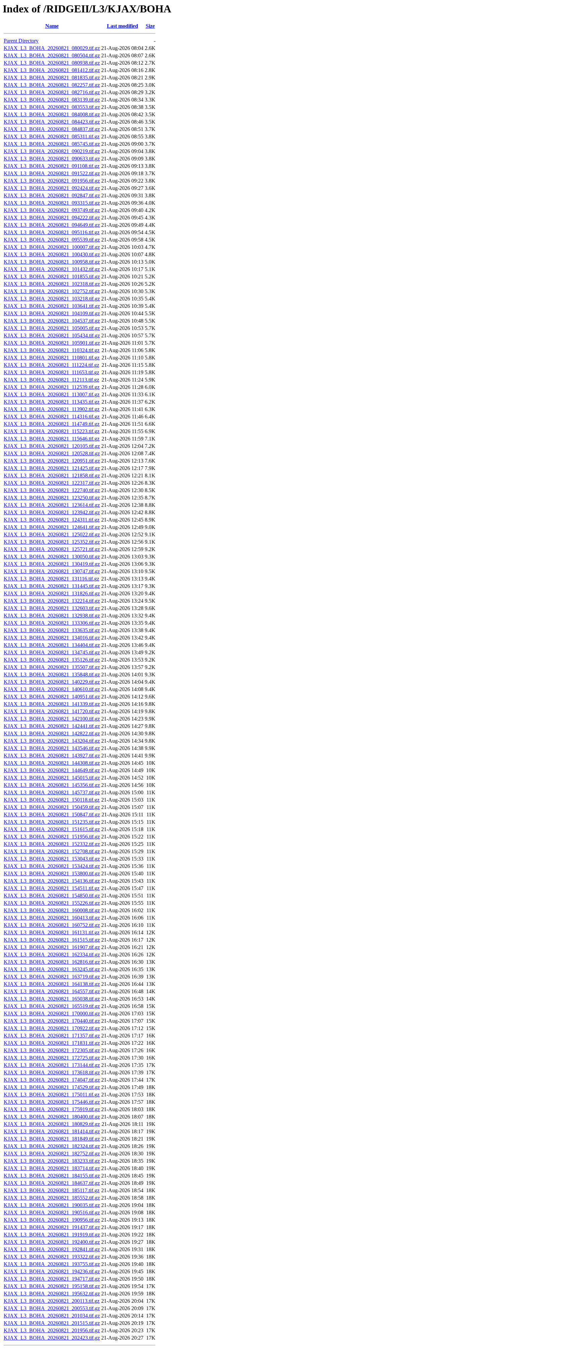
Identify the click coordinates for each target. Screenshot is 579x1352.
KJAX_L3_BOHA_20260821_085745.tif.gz (52, 144)
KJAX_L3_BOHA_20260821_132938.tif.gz (52, 615)
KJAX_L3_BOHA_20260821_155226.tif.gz (52, 903)
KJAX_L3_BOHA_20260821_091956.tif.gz (52, 181)
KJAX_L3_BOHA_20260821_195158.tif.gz (52, 1286)
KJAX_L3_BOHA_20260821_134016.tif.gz (52, 637)
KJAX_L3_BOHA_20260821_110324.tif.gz (52, 350)
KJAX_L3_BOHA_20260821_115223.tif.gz (52, 431)
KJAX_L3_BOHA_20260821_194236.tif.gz (52, 1271)
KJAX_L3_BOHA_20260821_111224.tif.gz (51, 365)
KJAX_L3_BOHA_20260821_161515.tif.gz (52, 940)
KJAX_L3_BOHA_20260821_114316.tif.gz (52, 416)
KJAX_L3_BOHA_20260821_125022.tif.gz (52, 534)
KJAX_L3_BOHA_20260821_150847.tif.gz (52, 814)
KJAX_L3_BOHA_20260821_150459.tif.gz (52, 807)
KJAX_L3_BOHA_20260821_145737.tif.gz (52, 792)
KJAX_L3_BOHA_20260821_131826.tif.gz (52, 593)
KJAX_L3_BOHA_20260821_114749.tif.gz (52, 424)
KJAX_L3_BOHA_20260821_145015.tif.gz (52, 778)
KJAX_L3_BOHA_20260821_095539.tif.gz (52, 240)
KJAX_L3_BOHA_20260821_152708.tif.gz (52, 851)
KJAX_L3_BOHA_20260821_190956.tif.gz (52, 1220)
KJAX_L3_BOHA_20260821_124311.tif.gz (52, 520)
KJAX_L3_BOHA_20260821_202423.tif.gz (52, 1338)
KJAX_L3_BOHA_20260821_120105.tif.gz (52, 446)
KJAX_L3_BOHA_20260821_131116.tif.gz (51, 579)
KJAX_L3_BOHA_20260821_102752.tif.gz (52, 291)
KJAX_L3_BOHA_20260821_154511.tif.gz (52, 888)
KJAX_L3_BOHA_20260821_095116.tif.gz (52, 232)
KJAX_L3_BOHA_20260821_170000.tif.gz (52, 1013)
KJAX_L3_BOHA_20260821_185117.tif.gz (52, 1190)
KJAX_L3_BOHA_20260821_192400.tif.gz (52, 1242)
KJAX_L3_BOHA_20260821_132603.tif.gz (52, 608)
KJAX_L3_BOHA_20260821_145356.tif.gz (52, 785)
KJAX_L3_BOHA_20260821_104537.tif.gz (52, 321)
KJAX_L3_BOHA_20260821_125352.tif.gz (52, 542)
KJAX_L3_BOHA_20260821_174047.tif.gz (52, 1080)
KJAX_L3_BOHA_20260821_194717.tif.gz (52, 1279)
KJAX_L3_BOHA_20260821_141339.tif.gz (52, 704)
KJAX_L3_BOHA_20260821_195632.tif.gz (52, 1293)
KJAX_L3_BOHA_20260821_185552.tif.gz (52, 1198)
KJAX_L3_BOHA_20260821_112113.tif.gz (51, 380)
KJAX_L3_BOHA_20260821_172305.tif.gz (52, 1050)
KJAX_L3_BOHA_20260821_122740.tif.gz (52, 490)
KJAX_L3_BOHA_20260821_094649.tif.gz (52, 225)
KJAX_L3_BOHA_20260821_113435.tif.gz (52, 402)
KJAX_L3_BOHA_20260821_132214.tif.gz (52, 601)
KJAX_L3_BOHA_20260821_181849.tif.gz (52, 1139)
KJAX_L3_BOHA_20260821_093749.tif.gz (52, 210)
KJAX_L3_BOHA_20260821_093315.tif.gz (52, 203)
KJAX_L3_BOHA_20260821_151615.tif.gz (52, 829)
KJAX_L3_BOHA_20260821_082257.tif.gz (52, 85)
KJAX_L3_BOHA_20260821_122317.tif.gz (52, 483)
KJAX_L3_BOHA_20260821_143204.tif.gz (52, 741)
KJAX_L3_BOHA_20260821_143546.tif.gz (52, 748)
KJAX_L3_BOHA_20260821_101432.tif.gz (52, 269)
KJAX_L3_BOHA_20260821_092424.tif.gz (52, 188)
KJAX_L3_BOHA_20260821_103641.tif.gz (52, 306)
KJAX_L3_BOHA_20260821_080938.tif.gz (52, 63)
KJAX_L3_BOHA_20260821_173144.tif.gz (52, 1065)
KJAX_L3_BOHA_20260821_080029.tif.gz (52, 48)
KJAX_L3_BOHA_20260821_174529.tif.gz (52, 1087)
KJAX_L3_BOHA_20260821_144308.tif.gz (52, 763)
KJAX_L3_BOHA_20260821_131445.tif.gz (52, 586)
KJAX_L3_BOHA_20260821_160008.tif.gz (52, 910)
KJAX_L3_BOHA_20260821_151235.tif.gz (52, 822)
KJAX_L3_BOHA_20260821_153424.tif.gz (52, 866)
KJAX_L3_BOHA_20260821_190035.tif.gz (52, 1205)
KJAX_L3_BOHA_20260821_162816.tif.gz (52, 962)
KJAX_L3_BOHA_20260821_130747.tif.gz (52, 571)
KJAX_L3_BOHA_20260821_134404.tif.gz (52, 645)
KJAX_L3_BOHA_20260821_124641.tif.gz (52, 527)
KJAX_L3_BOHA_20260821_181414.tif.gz (52, 1131)
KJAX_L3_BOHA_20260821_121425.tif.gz (52, 468)
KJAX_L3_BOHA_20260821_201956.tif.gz (52, 1330)
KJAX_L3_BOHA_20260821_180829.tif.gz (52, 1124)
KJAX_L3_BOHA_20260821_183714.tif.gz (52, 1168)
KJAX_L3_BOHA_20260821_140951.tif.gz (52, 696)
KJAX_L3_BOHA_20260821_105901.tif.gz (52, 343)
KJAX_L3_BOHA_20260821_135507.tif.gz (52, 667)
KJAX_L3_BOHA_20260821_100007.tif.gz (52, 247)
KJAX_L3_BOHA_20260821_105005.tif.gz (52, 328)
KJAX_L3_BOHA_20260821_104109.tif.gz (52, 313)
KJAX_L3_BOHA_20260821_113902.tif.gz (52, 409)
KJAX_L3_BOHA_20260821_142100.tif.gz (52, 719)
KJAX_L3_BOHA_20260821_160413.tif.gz (52, 918)
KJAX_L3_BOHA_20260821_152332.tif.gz (52, 844)
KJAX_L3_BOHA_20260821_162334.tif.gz (52, 954)
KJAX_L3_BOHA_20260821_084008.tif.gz (52, 114)
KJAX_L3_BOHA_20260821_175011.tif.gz (52, 1094)
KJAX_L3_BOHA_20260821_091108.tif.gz (52, 166)
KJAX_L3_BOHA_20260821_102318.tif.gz (52, 284)
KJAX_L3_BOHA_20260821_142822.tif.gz (52, 733)
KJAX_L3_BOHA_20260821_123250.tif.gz (52, 497)
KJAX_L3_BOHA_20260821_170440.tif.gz (52, 1021)
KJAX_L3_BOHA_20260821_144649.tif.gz (52, 770)
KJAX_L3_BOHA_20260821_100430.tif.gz (52, 254)
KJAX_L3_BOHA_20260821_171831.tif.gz (52, 1043)
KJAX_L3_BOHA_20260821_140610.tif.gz (52, 689)
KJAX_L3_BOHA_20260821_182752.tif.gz (52, 1153)
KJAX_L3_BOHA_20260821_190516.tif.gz (52, 1212)
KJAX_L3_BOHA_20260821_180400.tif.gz (52, 1117)
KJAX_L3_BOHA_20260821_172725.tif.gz (52, 1058)
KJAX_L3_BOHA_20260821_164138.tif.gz (52, 984)
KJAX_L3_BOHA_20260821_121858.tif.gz (52, 475)
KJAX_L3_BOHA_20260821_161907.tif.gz (52, 947)
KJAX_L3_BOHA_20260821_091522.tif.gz (52, 173)
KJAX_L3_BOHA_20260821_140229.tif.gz (52, 682)
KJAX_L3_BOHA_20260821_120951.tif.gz (52, 461)
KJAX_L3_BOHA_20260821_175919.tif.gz (52, 1109)
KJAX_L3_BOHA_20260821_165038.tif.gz (52, 999)
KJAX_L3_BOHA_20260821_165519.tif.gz (52, 1006)
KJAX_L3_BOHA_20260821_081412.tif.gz (52, 70)
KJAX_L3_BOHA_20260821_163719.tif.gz (52, 976)
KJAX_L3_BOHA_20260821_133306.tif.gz (52, 623)
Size (150, 26)
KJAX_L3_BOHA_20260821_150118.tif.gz (52, 800)
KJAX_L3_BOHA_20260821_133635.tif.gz (52, 630)
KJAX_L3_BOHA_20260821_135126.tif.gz (52, 660)
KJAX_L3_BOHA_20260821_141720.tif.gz (52, 711)
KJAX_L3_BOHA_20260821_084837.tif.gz (52, 129)
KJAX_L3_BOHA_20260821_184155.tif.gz (52, 1175)
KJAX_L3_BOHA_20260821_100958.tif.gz (52, 262)
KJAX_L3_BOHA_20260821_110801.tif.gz (52, 357)
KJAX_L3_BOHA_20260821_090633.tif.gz (52, 158)
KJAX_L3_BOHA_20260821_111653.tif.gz (51, 372)
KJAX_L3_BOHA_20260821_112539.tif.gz (52, 387)
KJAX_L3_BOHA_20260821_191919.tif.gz (52, 1234)
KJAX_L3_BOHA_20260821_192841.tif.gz (52, 1249)
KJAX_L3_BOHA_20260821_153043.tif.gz (52, 859)
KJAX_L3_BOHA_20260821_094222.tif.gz (52, 217)
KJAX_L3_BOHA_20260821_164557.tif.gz (52, 991)
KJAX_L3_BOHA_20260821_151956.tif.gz (52, 836)
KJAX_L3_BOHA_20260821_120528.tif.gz (52, 453)
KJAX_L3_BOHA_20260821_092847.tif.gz (52, 195)
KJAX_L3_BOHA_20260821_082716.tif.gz (52, 92)
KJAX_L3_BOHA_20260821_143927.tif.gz (52, 755)
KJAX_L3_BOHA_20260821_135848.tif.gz (52, 674)
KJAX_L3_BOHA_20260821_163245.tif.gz (52, 969)
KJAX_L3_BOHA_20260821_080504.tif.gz (52, 55)
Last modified (122, 26)
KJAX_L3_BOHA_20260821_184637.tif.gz (52, 1183)
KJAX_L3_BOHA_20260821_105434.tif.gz (52, 335)
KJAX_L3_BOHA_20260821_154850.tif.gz (52, 895)
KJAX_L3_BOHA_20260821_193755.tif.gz (52, 1264)
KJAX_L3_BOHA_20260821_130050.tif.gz (52, 556)
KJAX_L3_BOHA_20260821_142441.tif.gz (52, 726)
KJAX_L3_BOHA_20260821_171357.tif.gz (52, 1035)
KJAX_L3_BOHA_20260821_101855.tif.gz (52, 276)
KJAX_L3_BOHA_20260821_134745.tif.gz (52, 652)
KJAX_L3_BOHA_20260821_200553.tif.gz (52, 1308)
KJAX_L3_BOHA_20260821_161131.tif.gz (52, 932)
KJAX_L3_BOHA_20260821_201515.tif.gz (52, 1323)
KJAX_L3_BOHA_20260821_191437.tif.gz (52, 1227)
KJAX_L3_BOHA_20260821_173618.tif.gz (52, 1072)
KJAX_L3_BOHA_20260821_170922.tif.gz (52, 1028)
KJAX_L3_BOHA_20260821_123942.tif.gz (52, 512)
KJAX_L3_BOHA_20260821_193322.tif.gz (52, 1257)
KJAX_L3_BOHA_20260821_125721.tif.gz (52, 549)
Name (52, 26)
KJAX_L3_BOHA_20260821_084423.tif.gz (52, 122)
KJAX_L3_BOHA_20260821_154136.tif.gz (52, 881)
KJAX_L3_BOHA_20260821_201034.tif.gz (52, 1316)
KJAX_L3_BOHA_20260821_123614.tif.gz (52, 505)
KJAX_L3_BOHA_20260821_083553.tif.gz (52, 107)
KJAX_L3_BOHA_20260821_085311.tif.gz (52, 136)
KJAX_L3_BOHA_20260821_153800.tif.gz (52, 873)
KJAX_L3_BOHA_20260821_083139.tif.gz (52, 100)
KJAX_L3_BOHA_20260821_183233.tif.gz (52, 1161)
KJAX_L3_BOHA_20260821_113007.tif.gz (52, 394)
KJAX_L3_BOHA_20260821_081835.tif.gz (52, 77)
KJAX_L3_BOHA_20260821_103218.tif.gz (52, 298)
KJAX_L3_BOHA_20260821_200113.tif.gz (52, 1301)
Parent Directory (21, 41)
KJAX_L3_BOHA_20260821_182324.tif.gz (52, 1146)
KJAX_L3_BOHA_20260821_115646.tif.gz (52, 439)
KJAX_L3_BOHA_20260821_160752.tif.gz (52, 925)
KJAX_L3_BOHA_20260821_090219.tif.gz (52, 151)
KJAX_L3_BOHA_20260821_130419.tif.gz (52, 564)
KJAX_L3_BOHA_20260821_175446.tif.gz (52, 1102)
